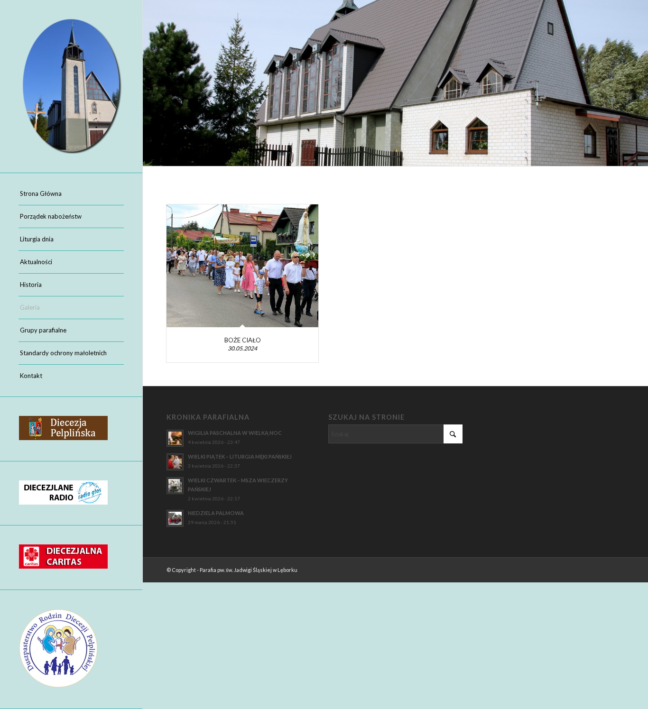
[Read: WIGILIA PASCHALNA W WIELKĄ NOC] (175, 438)
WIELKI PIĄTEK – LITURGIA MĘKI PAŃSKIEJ (240, 456)
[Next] (639, 83)
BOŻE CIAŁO (242, 340)
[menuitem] (71, 194)
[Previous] (151, 83)
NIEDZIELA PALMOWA (216, 513)
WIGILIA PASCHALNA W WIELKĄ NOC (235, 433)
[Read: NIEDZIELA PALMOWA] (175, 518)
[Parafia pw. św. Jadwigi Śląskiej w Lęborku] (71, 86)
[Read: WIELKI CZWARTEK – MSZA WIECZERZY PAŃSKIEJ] (175, 485)
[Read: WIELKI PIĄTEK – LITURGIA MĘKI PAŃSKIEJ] (175, 461)
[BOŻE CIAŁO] (242, 265)
